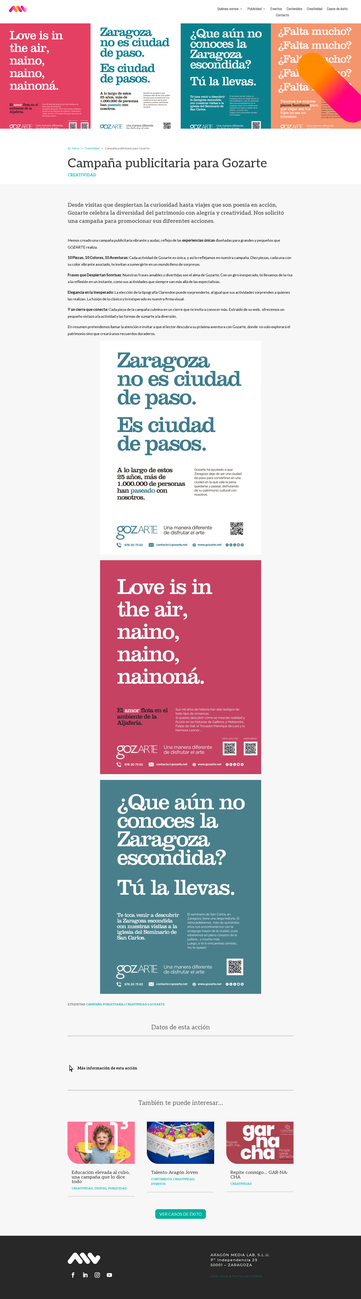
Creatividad (314, 9)
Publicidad (254, 9)
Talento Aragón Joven (174, 1172)
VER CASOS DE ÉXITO (180, 1213)
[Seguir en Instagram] (97, 1275)
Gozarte (157, 1004)
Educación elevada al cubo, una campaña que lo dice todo (101, 1177)
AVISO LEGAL (220, 1276)
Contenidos (294, 9)
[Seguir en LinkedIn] (85, 1275)
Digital (100, 1188)
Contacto (282, 15)
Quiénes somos (228, 9)
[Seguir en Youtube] (109, 1275)
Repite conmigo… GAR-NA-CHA (259, 1175)
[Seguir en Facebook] (73, 1275)
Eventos (276, 9)
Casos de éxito (337, 9)
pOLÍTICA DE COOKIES (246, 1276)
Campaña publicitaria (105, 1004)
